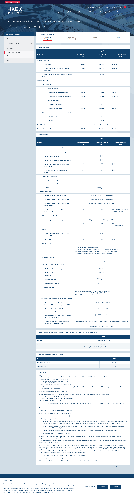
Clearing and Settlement (13, 43)
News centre (100, 12)
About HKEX (90, 7)
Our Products (61, 12)
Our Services (69, 12)
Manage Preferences (89, 486)
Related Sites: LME (103, 7)
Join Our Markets (79, 12)
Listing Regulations (91, 12)
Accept (116, 486)
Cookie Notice (36, 492)
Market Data (119, 12)
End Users (10, 56)
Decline (103, 486)
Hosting (8, 60)
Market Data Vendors (13, 52)
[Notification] (120, 7)
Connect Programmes (109, 12)
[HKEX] (19, 11)
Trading (8, 38)
